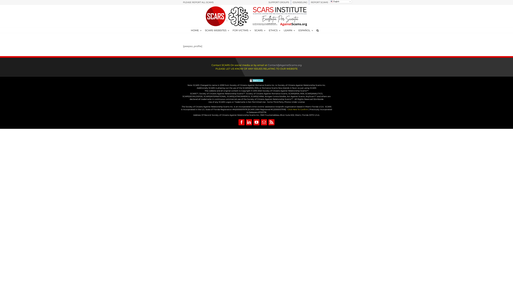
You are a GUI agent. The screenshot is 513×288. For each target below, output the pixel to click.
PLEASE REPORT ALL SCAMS (198, 2)
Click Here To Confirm (298, 109)
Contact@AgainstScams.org (285, 65)
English (336, 2)
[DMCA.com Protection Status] (256, 80)
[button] (317, 30)
